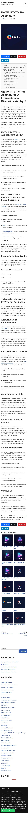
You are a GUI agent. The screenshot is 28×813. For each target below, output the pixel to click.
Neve (8, 791)
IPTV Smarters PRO (6, 712)
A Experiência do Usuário (10, 79)
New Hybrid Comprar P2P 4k (8, 669)
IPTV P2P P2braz (5, 710)
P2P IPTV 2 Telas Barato (7, 738)
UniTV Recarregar (5, 765)
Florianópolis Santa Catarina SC (9, 700)
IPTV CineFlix (4, 705)
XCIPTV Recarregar (6, 770)
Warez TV (3, 768)
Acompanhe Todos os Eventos (11, 82)
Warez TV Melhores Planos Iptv (9, 672)
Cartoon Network (7, 237)
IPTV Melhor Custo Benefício (8, 707)
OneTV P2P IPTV (5, 735)
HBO (4, 225)
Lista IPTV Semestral (6, 720)
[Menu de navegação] (25, 3)
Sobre (7, 788)
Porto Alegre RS (5, 748)
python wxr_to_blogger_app (8, 750)
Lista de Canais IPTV (6, 715)
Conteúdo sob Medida (9, 81)
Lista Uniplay (4, 722)
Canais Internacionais (6, 692)
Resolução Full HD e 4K (7, 758)
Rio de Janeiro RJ (5, 760)
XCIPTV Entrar (4, 664)
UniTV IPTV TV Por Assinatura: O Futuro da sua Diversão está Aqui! (13, 68)
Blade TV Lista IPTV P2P (7, 687)
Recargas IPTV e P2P (6, 755)
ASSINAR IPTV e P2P (6, 682)
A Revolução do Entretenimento (11, 78)
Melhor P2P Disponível (6, 727)
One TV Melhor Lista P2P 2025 (8, 667)
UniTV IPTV (18, 139)
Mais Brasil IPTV (5, 725)
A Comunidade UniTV (9, 84)
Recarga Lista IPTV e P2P (7, 753)
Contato (3, 788)
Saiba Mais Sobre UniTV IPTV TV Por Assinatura (15, 76)
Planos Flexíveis (5, 740)
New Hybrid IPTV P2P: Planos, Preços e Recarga (13, 732)
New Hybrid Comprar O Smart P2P (9, 662)
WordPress (18, 791)
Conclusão (8, 85)
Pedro (4, 18)
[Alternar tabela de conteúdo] (23, 65)
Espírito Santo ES (5, 697)
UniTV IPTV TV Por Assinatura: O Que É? (13, 70)
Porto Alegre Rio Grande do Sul (8, 745)
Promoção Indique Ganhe (10, 75)
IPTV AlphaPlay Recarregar (8, 702)
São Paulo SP (4, 763)
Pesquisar (3, 648)
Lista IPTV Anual (5, 717)
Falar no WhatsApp (9, 810)
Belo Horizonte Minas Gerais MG (9, 685)
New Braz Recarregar (6, 730)
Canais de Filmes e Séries (7, 690)
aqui (18, 315)
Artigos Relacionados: (12, 87)
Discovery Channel (7, 231)
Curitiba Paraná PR (6, 695)
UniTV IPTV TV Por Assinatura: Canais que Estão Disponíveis (15, 73)
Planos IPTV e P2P (6, 743)
